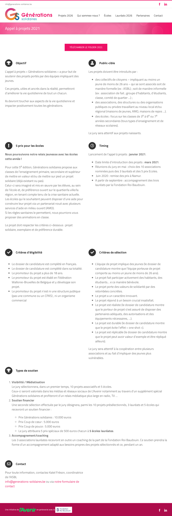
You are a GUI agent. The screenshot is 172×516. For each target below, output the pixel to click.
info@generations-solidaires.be (18, 4)
